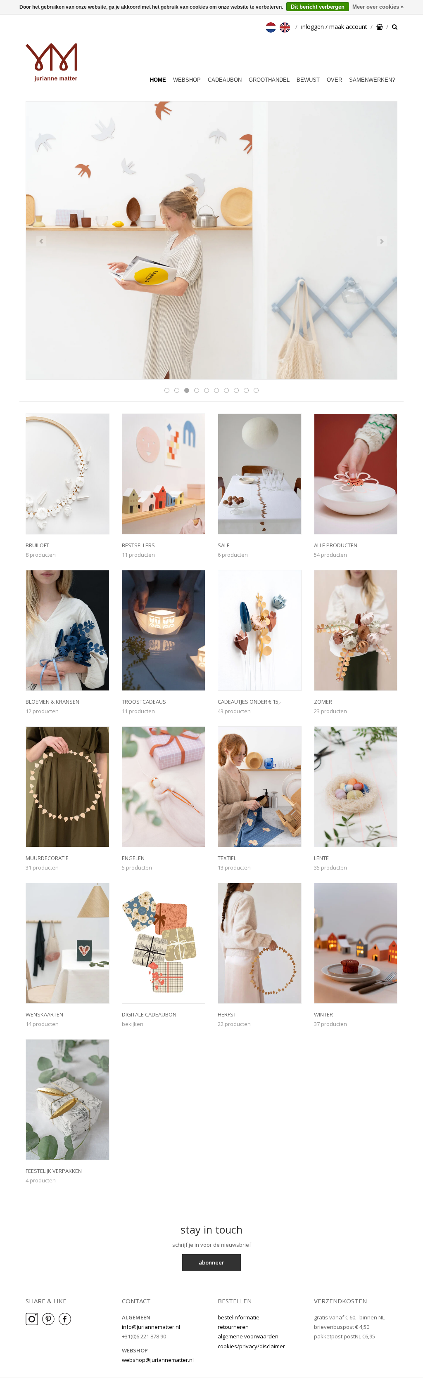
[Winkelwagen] (379, 27)
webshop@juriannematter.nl (158, 1360)
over (334, 80)
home (158, 80)
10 (256, 390)
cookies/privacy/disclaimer (251, 1346)
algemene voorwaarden (248, 1336)
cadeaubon (225, 80)
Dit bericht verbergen (318, 7)
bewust (308, 80)
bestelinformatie (238, 1317)
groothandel (269, 80)
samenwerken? (372, 80)
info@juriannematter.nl (151, 1327)
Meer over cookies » (378, 7)
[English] (286, 27)
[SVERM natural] (211, 241)
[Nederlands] (272, 27)
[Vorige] (41, 241)
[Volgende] (382, 241)
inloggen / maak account (334, 27)
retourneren (233, 1327)
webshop (187, 80)
